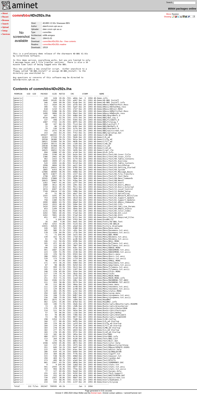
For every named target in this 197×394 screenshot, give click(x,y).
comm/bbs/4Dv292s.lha (52, 41)
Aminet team (96, 393)
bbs (27, 15)
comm (17, 15)
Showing (167, 17)
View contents (70, 41)
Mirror (168, 14)
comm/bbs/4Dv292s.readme (54, 44)
